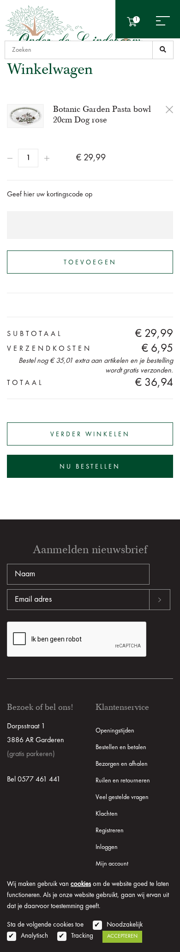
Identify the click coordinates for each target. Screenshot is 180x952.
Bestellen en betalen (121, 747)
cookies (81, 884)
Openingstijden (115, 730)
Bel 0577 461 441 (33, 779)
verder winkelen (90, 434)
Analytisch (34, 936)
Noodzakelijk (125, 924)
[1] (163, 50)
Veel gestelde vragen (122, 797)
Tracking (82, 936)
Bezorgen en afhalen (122, 764)
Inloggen (107, 847)
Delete (169, 109)
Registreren (110, 830)
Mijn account (112, 863)
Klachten (107, 814)
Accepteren (122, 936)
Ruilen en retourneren (123, 780)
